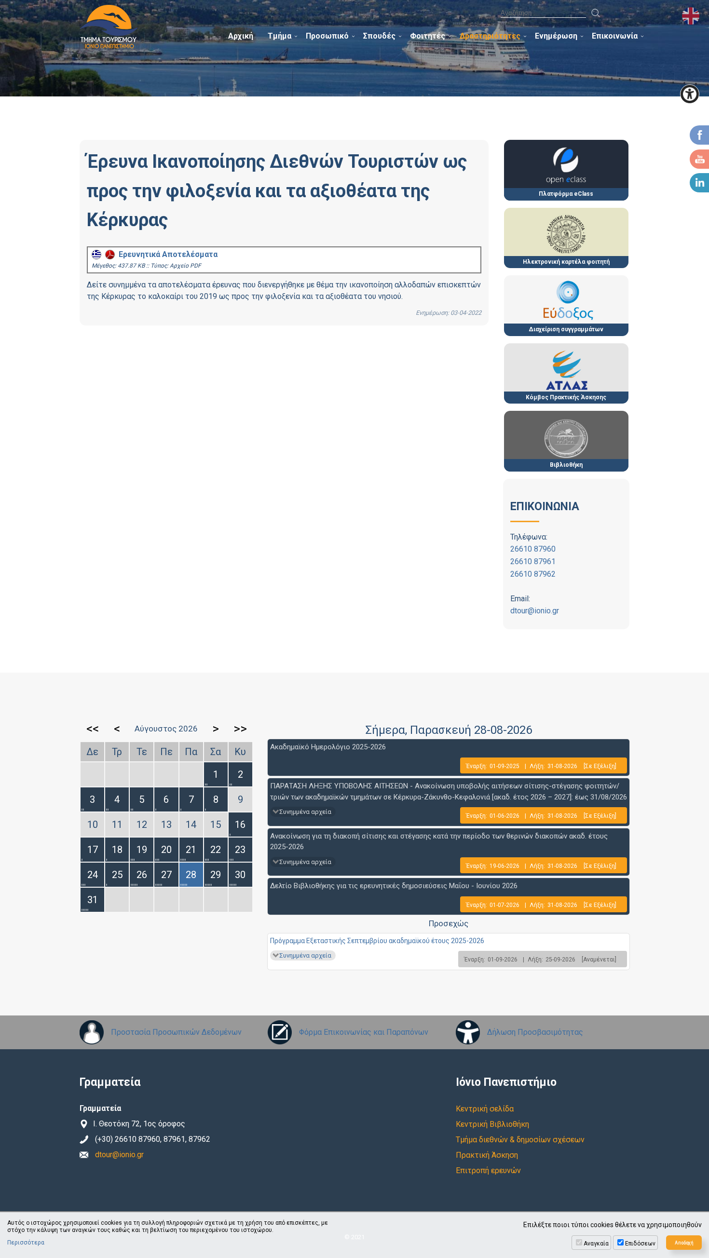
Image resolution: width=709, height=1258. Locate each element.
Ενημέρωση (556, 36)
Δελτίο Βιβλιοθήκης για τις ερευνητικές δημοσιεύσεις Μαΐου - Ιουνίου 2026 (394, 885)
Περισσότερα (25, 1242)
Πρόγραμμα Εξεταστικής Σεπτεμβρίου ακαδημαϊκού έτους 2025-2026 (377, 941)
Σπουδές (379, 36)
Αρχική (240, 36)
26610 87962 (533, 574)
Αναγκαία (596, 1243)
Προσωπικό (327, 36)
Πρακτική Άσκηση (487, 1155)
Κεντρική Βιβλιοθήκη (492, 1124)
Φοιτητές (427, 36)
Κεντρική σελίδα (485, 1108)
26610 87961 (533, 561)
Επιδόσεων (640, 1243)
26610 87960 (533, 549)
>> (240, 728)
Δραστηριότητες (490, 36)
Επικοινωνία (615, 36)
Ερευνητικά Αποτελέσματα (166, 254)
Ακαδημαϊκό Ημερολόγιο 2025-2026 (328, 747)
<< (92, 728)
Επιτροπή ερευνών (488, 1170)
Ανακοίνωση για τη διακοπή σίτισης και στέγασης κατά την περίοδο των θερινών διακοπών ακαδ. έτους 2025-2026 (439, 842)
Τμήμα (279, 36)
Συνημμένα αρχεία (305, 811)
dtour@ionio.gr (534, 610)
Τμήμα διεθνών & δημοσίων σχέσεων (520, 1139)
